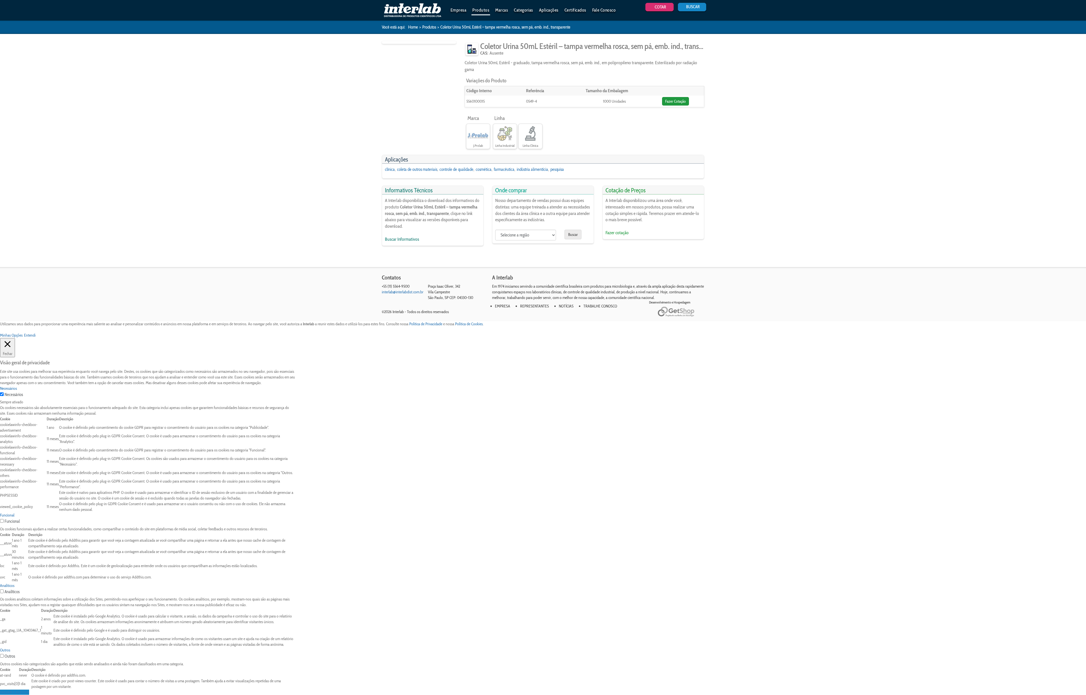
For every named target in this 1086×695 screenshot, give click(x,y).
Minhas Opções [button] (11, 335)
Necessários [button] (8, 388)
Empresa (458, 10)
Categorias (523, 10)
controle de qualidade (456, 169)
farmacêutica (504, 169)
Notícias (566, 306)
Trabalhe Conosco (600, 306)
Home (413, 27)
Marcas (501, 10)
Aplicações (549, 10)
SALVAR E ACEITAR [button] (14, 692)
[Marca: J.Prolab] (478, 134)
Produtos (480, 10)
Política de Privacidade (425, 323)
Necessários (14, 394)
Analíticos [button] (7, 585)
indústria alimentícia (532, 169)
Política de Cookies (469, 323)
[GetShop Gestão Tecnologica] (681, 311)
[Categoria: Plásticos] (472, 49)
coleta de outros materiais (417, 169)
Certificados (575, 10)
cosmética (484, 169)
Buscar (573, 234)
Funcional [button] (7, 515)
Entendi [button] (30, 335)
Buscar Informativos (402, 239)
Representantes (534, 306)
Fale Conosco (604, 10)
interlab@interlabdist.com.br (402, 291)
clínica (390, 169)
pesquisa (557, 169)
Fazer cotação (617, 232)
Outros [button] (5, 650)
